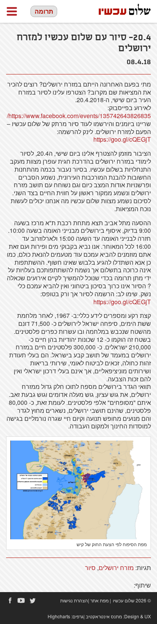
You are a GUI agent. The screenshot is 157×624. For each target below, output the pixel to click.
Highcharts (59, 616)
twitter (33, 600)
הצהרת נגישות (74, 600)
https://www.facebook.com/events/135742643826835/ (79, 115)
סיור (90, 567)
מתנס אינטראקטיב (104, 616)
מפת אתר (99, 600)
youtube (21, 600)
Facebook (10, 600)
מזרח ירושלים (116, 567)
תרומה (44, 11)
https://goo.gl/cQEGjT (122, 139)
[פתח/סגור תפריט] (12, 11)
